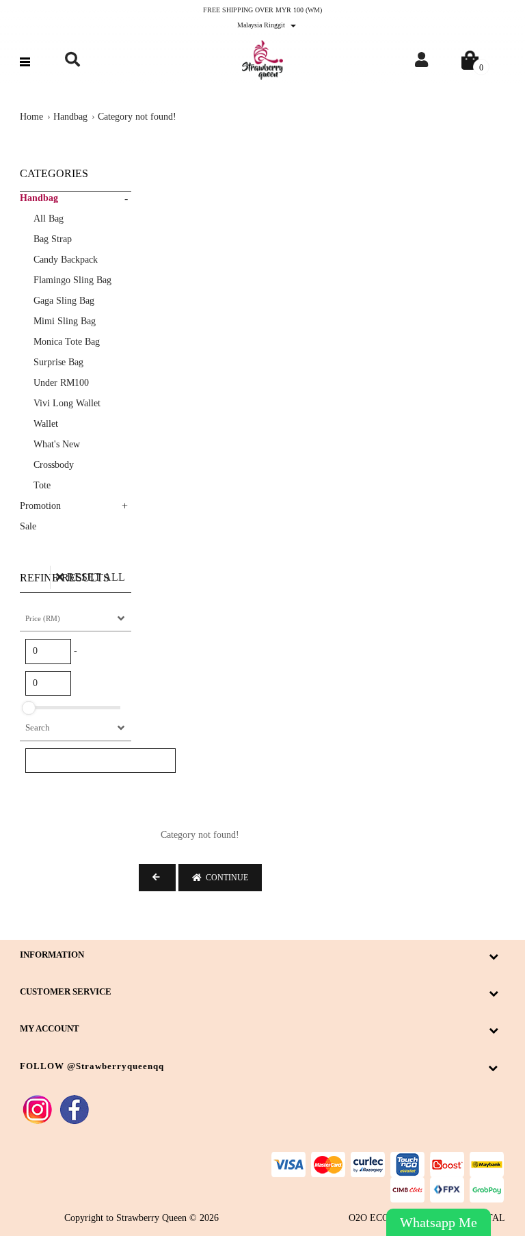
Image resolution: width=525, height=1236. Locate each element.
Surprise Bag (58, 362)
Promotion (40, 506)
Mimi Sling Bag (64, 321)
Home (31, 116)
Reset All (96, 577)
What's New (56, 444)
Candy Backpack (65, 259)
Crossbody (53, 465)
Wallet (45, 424)
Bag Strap (52, 239)
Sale (28, 526)
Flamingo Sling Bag (72, 280)
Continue (225, 877)
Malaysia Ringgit (262, 25)
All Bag (48, 218)
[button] (72, 60)
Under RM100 (61, 383)
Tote (42, 485)
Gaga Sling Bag (63, 300)
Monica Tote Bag (66, 342)
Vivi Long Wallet (66, 403)
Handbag (70, 116)
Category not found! (137, 116)
